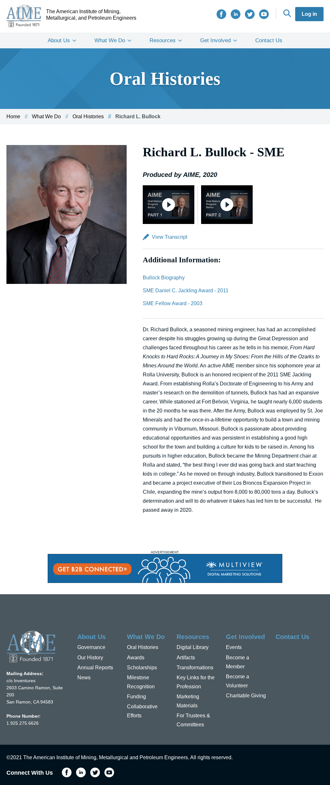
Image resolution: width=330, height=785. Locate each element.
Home (13, 116)
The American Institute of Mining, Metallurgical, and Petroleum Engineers (91, 15)
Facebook (221, 14)
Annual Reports (95, 667)
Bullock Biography (164, 277)
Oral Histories (88, 116)
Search (287, 13)
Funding (136, 696)
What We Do (109, 40)
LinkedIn (235, 14)
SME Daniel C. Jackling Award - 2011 (185, 290)
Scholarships (142, 667)
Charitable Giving (246, 695)
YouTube (264, 14)
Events (234, 647)
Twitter (250, 14)
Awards (135, 657)
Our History (90, 657)
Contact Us (268, 40)
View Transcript (169, 237)
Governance (91, 647)
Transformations (195, 667)
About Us (59, 40)
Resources (163, 40)
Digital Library (193, 647)
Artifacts (186, 657)
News (84, 677)
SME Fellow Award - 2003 (172, 303)
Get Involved (215, 40)
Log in (309, 14)
